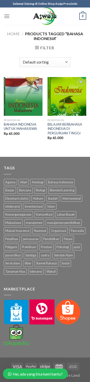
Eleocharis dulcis (16, 198)
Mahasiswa (13, 223)
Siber (28, 263)
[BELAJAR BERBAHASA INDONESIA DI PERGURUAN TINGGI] (67, 96)
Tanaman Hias (15, 271)
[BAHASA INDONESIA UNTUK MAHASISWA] (23, 96)
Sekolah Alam (63, 255)
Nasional (40, 231)
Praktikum (29, 247)
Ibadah (53, 198)
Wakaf (51, 271)
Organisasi (58, 231)
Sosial (66, 263)
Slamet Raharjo (46, 263)
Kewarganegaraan (18, 214)
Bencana (25, 190)
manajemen (34, 223)
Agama (10, 182)
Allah (23, 182)
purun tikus (13, 255)
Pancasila (77, 231)
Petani (68, 239)
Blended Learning (62, 190)
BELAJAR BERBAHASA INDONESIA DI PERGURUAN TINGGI (65, 128)
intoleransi (12, 206)
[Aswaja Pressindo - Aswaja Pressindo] (45, 16)
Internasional (71, 198)
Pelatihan (11, 239)
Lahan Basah (66, 214)
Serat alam (12, 263)
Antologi (38, 182)
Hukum (38, 198)
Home (13, 33)
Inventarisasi (33, 206)
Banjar (9, 190)
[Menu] (7, 16)
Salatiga (30, 255)
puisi (77, 247)
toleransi (36, 271)
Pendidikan (51, 239)
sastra (45, 255)
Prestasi (46, 247)
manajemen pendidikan (63, 223)
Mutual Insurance (17, 231)
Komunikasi (44, 214)
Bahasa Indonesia (60, 182)
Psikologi (62, 247)
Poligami (11, 247)
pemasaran (31, 239)
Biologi (40, 190)
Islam (51, 206)
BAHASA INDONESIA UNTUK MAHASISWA (20, 126)
